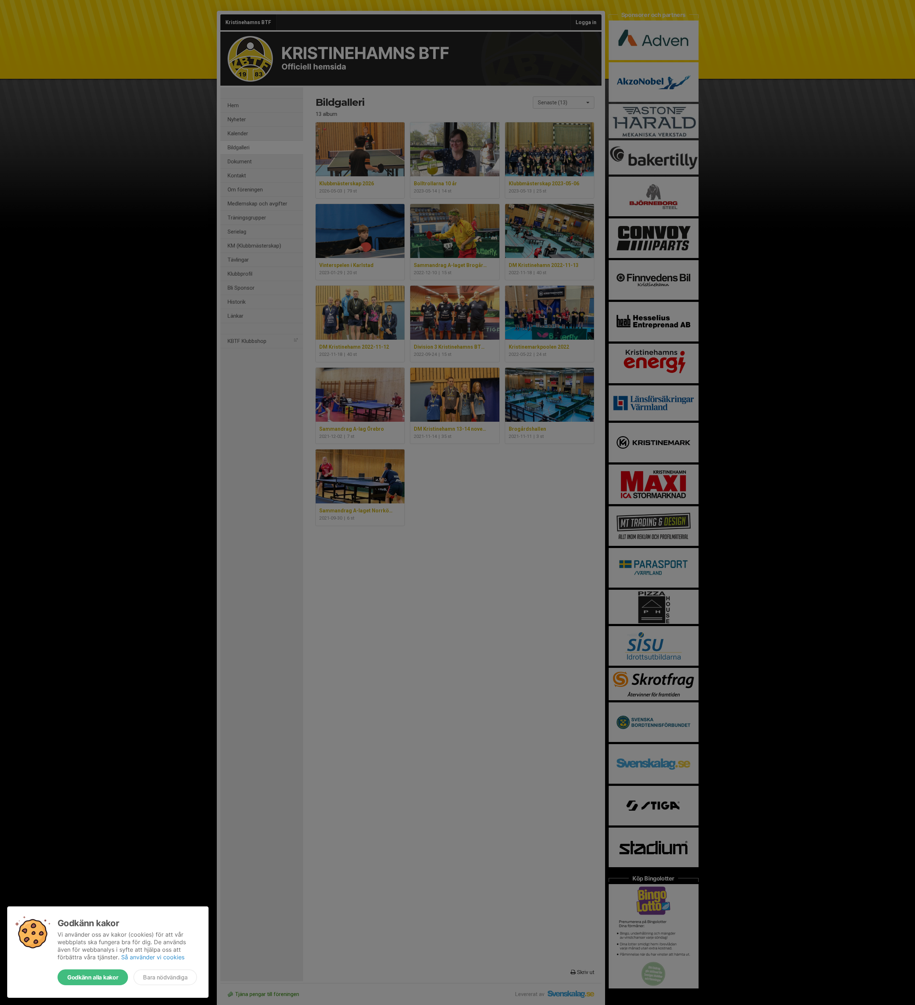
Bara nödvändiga (165, 977)
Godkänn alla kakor (92, 977)
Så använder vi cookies (152, 957)
